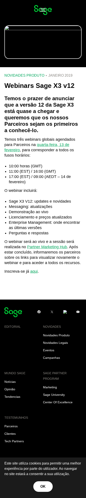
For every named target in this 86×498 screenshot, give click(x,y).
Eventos (48, 350)
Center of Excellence (58, 402)
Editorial (12, 326)
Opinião (9, 389)
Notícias (10, 381)
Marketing (50, 387)
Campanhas (51, 357)
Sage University (54, 394)
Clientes (10, 433)
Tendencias (12, 396)
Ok (43, 486)
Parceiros (11, 426)
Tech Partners (14, 441)
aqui (34, 271)
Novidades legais (55, 342)
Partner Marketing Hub (47, 247)
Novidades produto (24, 75)
